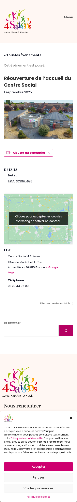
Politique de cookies (38, 496)
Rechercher (12, 323)
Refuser (38, 477)
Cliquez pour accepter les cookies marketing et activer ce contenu (38, 218)
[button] (71, 418)
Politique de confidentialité (26, 438)
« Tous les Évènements (22, 55)
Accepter (38, 467)
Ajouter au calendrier (29, 153)
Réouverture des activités (55, 303)
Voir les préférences (38, 488)
